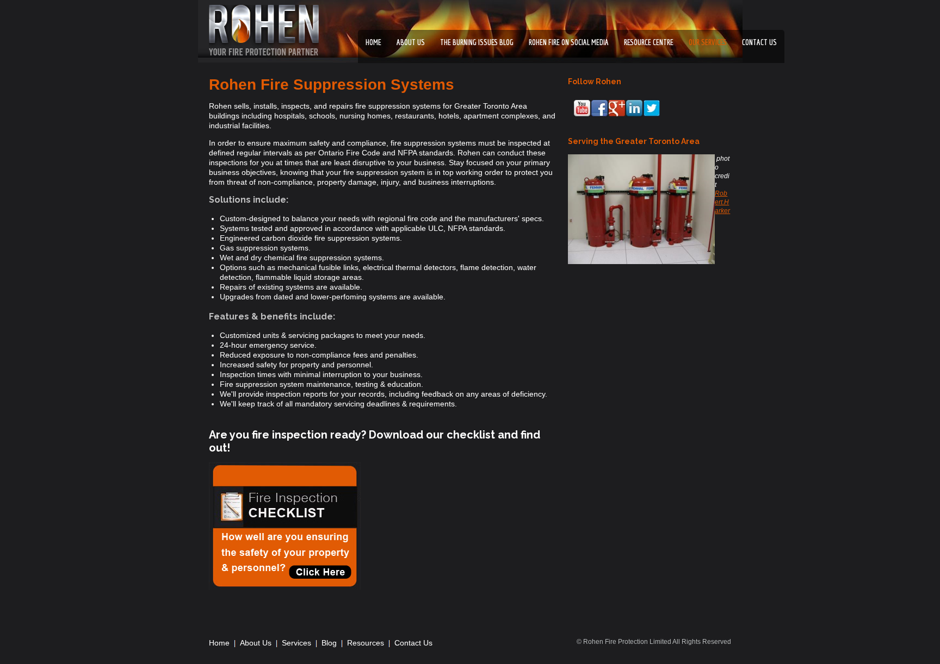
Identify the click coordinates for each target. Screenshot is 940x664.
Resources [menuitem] (365, 643)
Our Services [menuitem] (708, 42)
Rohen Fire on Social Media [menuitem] (569, 42)
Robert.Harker (722, 202)
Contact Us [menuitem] (413, 643)
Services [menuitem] (296, 643)
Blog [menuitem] (329, 643)
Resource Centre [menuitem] (648, 42)
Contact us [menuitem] (759, 42)
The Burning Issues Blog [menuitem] (477, 42)
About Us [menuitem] (411, 42)
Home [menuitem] (373, 42)
